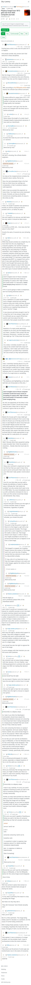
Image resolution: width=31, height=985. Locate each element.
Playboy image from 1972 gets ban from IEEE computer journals (10, 13)
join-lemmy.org (5, 982)
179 (3, 19)
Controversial (14, 33)
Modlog (3, 969)
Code (3, 979)
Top (7, 33)
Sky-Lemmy (5, 2)
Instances (4, 972)
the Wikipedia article (20, 87)
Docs (2, 976)
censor (6, 823)
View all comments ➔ (7, 41)
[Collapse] (3, 44)
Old (26, 33)
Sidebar (4, 30)
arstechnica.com (5, 16)
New (22, 33)
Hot (3, 33)
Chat (3, 37)
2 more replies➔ (11, 569)
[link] (6, 18)
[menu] (29, 1)
